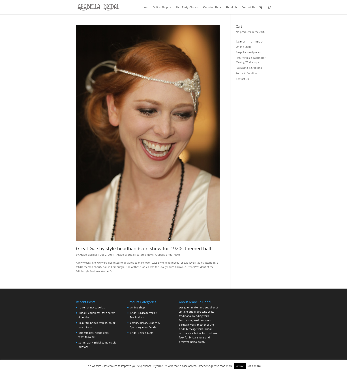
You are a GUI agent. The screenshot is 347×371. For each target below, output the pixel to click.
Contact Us (248, 7)
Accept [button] (240, 366)
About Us (231, 7)
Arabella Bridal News (168, 254)
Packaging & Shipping (249, 67)
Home (144, 7)
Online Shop (160, 7)
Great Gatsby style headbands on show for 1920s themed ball (143, 248)
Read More (254, 366)
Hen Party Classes (187, 7)
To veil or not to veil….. (92, 307)
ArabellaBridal (88, 254)
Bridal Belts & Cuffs (141, 332)
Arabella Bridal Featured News (135, 254)
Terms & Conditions (248, 73)
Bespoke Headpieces (248, 52)
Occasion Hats (212, 7)
